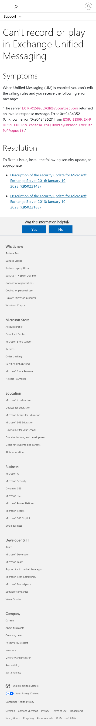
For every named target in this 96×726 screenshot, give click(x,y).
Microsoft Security (16, 481)
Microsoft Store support (19, 341)
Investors (11, 650)
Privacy (45, 711)
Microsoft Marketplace (18, 584)
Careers (10, 620)
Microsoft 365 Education (19, 422)
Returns (10, 349)
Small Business (14, 525)
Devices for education (18, 407)
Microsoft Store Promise (19, 371)
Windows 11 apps (15, 305)
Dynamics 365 (13, 488)
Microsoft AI (12, 473)
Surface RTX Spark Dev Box (21, 275)
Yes (34, 229)
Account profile (14, 326)
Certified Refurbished (18, 364)
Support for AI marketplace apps (24, 569)
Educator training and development (25, 437)
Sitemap (10, 711)
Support (10, 16)
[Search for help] (16, 6)
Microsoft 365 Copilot (18, 518)
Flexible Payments (16, 378)
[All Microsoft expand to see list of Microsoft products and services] (5, 6)
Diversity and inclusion (18, 657)
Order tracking (14, 356)
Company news (14, 635)
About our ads (45, 718)
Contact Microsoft (28, 711)
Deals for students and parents (23, 444)
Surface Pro (12, 253)
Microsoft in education (18, 400)
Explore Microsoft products (21, 298)
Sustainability (13, 672)
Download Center (15, 334)
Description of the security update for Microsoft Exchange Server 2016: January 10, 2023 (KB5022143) (48, 180)
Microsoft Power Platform (20, 503)
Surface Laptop (14, 260)
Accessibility (13, 665)
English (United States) (25, 685)
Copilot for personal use (19, 290)
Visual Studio (13, 599)
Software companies (17, 591)
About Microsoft (15, 628)
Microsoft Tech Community (21, 576)
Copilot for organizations (20, 283)
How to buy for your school (21, 430)
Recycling (28, 718)
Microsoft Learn (14, 562)
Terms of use (59, 711)
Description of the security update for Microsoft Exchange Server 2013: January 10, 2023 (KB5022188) (48, 201)
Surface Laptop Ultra (17, 268)
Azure (9, 547)
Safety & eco (13, 718)
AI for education (15, 452)
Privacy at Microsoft (17, 642)
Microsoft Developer (17, 554)
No (60, 229)
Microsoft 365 (13, 496)
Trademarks (76, 711)
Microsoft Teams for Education (23, 415)
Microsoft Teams (15, 510)
